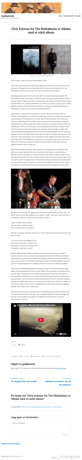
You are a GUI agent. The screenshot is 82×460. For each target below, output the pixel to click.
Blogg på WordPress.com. (15, 456)
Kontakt (78, 15)
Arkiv (60, 15)
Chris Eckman (47, 356)
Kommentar (65, 434)
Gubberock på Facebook (10, 443)
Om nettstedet (69, 15)
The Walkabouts (57, 356)
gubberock (16, 356)
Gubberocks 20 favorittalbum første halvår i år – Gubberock (41, 407)
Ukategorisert (36, 356)
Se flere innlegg (60, 368)
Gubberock (7, 16)
